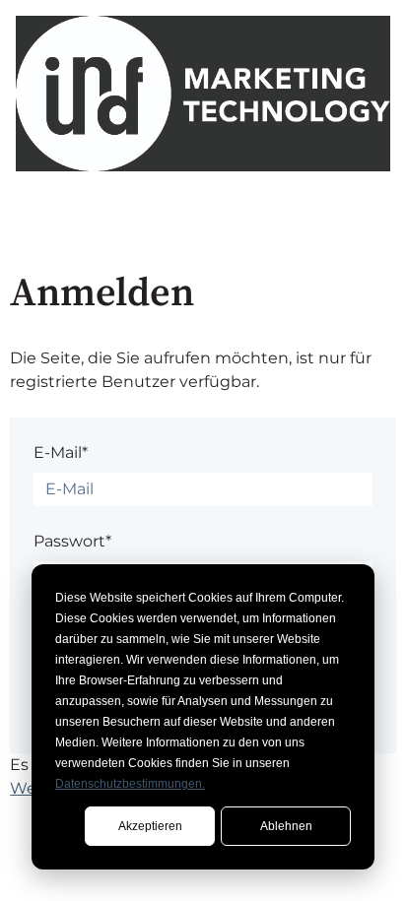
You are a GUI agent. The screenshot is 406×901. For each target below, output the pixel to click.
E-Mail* (61, 452)
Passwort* (72, 541)
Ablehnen (286, 826)
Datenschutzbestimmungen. (130, 784)
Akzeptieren (150, 826)
